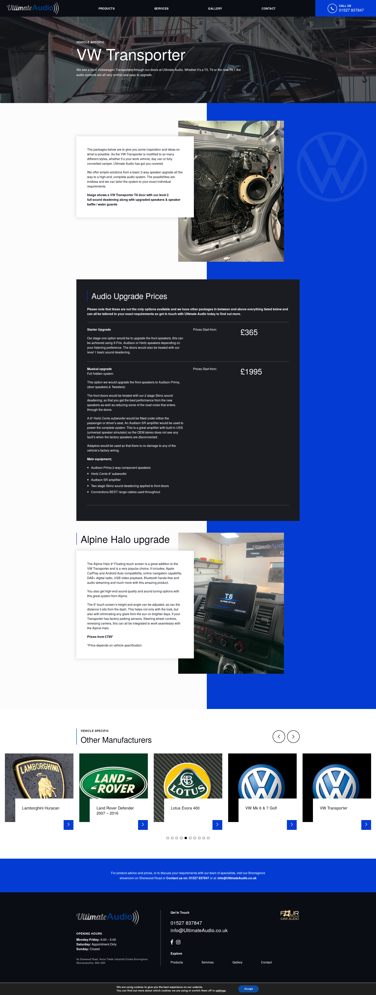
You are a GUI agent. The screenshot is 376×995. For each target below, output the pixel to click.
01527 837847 (186, 922)
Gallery (237, 962)
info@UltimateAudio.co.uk (199, 929)
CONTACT (269, 8)
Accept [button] (248, 989)
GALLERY (215, 8)
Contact (266, 962)
